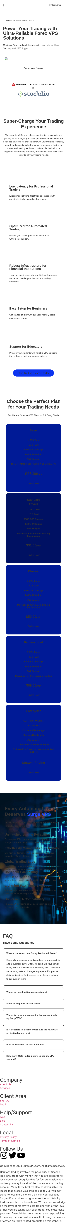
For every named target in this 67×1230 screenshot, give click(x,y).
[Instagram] (4, 1155)
